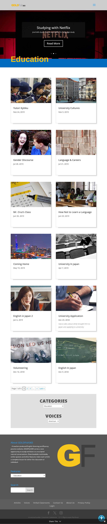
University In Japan (68, 264)
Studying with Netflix (53, 27)
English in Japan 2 (23, 316)
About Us (70, 503)
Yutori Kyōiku (20, 108)
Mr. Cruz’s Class (22, 212)
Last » (42, 388)
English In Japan (67, 367)
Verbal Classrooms (41, 503)
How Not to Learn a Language (75, 212)
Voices (27, 503)
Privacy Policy (84, 503)
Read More (53, 43)
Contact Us (58, 503)
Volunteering (20, 367)
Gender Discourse (23, 160)
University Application (70, 316)
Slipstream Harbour (70, 517)
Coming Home (21, 264)
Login (52, 506)
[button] (101, 518)
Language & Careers (69, 160)
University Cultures (69, 108)
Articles (17, 503)
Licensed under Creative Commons (42, 517)
